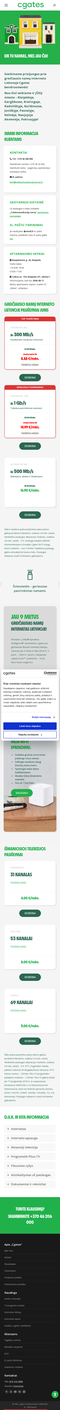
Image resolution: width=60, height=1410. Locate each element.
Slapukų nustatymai (28, 734)
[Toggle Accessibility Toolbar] (55, 1394)
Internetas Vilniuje (12, 1312)
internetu (18, 1386)
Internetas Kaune (12, 1319)
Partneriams (10, 1270)
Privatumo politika (12, 1277)
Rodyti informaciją (41, 717)
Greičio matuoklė (12, 1298)
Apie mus (8, 1250)
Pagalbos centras (12, 1340)
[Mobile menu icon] (6, 5)
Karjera (7, 1257)
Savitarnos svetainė (13, 1367)
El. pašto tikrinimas (13, 1360)
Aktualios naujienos (13, 1346)
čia (11, 238)
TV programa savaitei (14, 1305)
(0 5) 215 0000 (16, 1381)
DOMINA (30, 377)
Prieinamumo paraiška (14, 1284)
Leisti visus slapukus (30, 726)
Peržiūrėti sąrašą (18, 882)
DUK (6, 1353)
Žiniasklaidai (10, 1264)
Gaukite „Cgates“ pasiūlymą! (17, 1325)
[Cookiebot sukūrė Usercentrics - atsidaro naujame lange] (44, 673)
